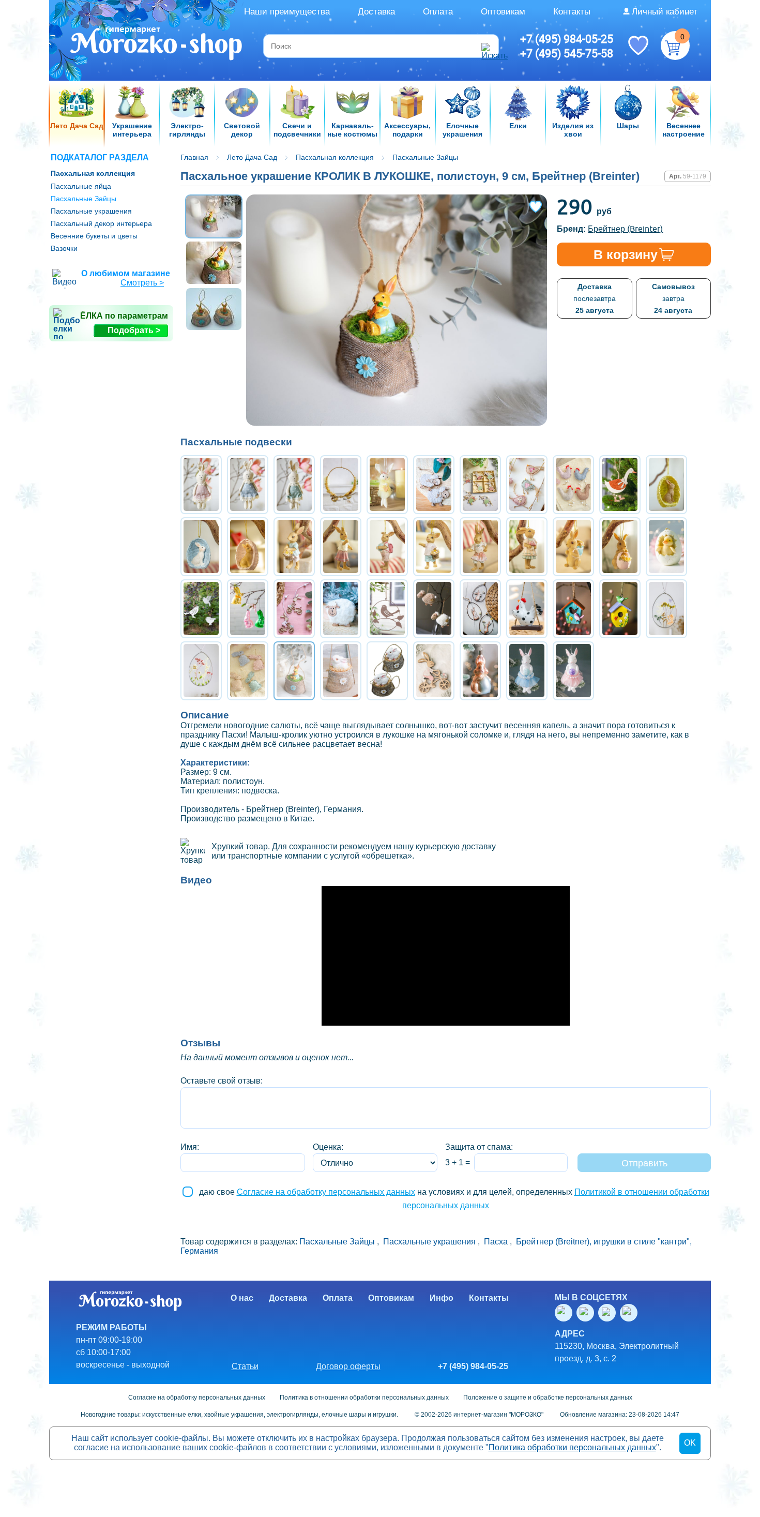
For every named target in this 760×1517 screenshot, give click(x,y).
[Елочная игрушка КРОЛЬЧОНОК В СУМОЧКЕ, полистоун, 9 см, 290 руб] (340, 670)
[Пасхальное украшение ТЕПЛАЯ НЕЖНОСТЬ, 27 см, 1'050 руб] (340, 484)
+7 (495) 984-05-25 (566, 39)
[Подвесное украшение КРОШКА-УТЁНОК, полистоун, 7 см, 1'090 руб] (666, 546)
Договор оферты (348, 1366)
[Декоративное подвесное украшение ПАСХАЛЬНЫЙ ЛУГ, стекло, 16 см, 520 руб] (666, 608)
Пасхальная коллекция (93, 173)
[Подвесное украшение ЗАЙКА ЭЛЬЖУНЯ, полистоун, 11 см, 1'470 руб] (480, 546)
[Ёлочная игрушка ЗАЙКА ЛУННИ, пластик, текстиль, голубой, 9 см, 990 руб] (527, 670)
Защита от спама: (479, 1147)
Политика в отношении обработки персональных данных (364, 1397)
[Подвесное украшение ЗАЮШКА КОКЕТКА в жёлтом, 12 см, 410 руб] (387, 484)
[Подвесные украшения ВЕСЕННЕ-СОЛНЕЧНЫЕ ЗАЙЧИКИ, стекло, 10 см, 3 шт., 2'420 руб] (247, 608)
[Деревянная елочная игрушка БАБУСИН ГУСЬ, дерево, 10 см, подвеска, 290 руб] (620, 484)
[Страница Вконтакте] (565, 1312)
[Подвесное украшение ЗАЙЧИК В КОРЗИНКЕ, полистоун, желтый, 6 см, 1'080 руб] (666, 484)
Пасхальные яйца (81, 186)
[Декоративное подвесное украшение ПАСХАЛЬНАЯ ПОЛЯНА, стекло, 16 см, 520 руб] (201, 670)
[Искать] (488, 46)
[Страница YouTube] (587, 1312)
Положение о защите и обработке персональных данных (547, 1397)
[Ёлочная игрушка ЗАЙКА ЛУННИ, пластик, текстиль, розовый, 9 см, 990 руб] (573, 670)
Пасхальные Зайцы (83, 198)
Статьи (245, 1366)
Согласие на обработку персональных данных (326, 1192)
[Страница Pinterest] (631, 1312)
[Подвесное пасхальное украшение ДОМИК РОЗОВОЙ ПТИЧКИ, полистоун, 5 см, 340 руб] (573, 608)
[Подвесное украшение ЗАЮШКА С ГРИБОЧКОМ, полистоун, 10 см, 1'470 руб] (527, 546)
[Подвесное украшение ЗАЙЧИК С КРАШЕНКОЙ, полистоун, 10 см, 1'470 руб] (387, 546)
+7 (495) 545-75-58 (566, 53)
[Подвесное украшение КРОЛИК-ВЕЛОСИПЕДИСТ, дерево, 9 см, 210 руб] (433, 670)
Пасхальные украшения (91, 211)
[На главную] (157, 45)
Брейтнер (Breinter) (625, 228)
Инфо (441, 1298)
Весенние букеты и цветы (94, 236)
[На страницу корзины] (675, 45)
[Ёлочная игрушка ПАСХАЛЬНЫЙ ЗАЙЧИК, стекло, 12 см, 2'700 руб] (480, 670)
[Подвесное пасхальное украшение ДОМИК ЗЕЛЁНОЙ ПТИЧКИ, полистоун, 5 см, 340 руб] (620, 608)
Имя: (189, 1147)
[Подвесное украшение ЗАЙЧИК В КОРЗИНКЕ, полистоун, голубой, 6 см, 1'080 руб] (201, 546)
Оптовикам (503, 12)
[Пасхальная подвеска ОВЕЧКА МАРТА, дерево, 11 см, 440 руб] (340, 608)
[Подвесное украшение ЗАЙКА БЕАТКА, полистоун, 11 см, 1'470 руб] (340, 546)
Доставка (376, 12)
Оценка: (328, 1147)
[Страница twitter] (609, 1312)
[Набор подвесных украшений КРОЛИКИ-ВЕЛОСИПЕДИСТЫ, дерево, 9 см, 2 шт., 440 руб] (294, 608)
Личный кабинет (664, 12)
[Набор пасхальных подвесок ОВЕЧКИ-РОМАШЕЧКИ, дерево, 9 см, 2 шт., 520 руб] (433, 484)
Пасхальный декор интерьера (101, 223)
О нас (242, 1298)
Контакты (571, 12)
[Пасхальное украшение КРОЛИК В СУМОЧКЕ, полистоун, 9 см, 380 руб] (387, 670)
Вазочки (64, 248)
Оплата (438, 12)
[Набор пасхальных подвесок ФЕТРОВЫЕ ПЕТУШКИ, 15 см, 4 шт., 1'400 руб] (573, 484)
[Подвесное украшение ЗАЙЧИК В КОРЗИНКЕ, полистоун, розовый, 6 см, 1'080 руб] (247, 546)
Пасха (496, 1241)
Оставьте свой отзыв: (221, 1080)
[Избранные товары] (638, 44)
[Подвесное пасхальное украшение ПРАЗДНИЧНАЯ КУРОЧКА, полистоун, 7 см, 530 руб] (527, 608)
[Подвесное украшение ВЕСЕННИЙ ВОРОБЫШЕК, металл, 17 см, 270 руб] (387, 608)
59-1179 (694, 176)
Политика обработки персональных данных (572, 1447)
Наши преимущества (287, 12)
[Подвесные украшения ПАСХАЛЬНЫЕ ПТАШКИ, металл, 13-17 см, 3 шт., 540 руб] (201, 608)
